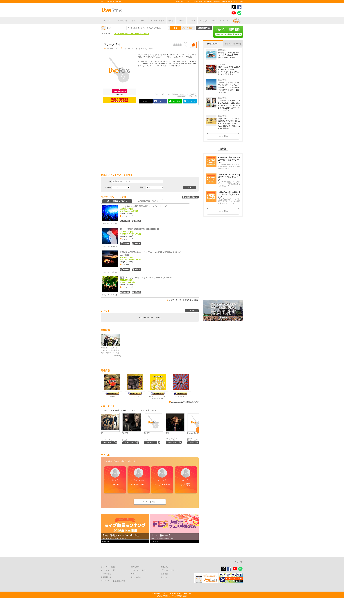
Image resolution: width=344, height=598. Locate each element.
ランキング (224, 21)
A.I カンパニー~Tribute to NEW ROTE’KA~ (158, 397)
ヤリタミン (135, 396)
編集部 (171, 21)
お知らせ (164, 577)
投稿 (193, 310)
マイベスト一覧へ (149, 502)
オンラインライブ (157, 21)
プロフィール (107, 442)
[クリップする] (193, 45)
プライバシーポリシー (169, 570)
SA (102, 433)
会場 (133, 21)
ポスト (144, 101)
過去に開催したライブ (117, 201)
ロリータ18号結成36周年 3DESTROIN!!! (140, 229)
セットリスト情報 (108, 567)
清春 (167, 433)
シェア (159, 101)
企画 (214, 21)
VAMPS (125, 433)
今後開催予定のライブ (148, 201)
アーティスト (123, 21)
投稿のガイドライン (139, 570)
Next (197, 430)
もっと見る (223, 136)
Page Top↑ (239, 562)
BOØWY (147, 433)
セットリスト (108, 21)
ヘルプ (133, 574)
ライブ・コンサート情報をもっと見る (184, 300)
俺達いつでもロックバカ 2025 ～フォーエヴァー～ (146, 277)
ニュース (192, 21)
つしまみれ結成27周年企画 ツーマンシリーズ (143, 206)
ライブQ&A (204, 21)
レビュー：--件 (112, 49)
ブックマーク (190, 101)
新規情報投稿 (204, 28)
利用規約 (164, 567)
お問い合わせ (136, 577)
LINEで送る (176, 101)
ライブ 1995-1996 (180, 396)
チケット (142, 21)
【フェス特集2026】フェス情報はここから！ (131, 34)
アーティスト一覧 (108, 570)
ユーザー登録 (106, 574)
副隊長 (112, 396)
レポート (181, 21)
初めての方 (135, 567)
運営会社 (164, 574)
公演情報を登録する (191, 197)
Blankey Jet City (193, 433)
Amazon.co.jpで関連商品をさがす (185, 402)
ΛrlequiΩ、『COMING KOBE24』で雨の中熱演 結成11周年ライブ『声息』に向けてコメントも (111, 350)
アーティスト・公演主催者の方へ (114, 581)
